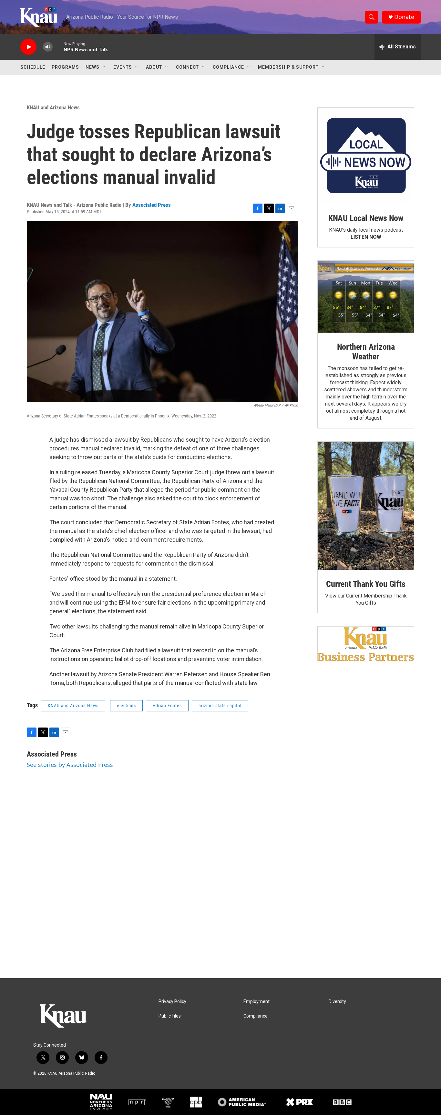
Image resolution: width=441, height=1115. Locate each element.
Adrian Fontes (167, 705)
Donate (404, 17)
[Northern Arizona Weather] (366, 297)
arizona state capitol (220, 705)
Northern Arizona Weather (366, 351)
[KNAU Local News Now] (366, 156)
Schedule (32, 67)
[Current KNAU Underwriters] (366, 644)
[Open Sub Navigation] (104, 67)
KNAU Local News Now (365, 218)
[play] (28, 47)
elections (126, 705)
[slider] (58, 46)
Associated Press (151, 205)
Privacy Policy (172, 1001)
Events (122, 67)
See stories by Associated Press (70, 764)
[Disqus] (220, 891)
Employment (256, 1001)
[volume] (47, 47)
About (154, 67)
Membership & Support (288, 67)
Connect (187, 67)
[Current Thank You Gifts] (366, 506)
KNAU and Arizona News (53, 107)
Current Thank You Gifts (365, 584)
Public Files (170, 1016)
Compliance (228, 67)
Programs (65, 67)
